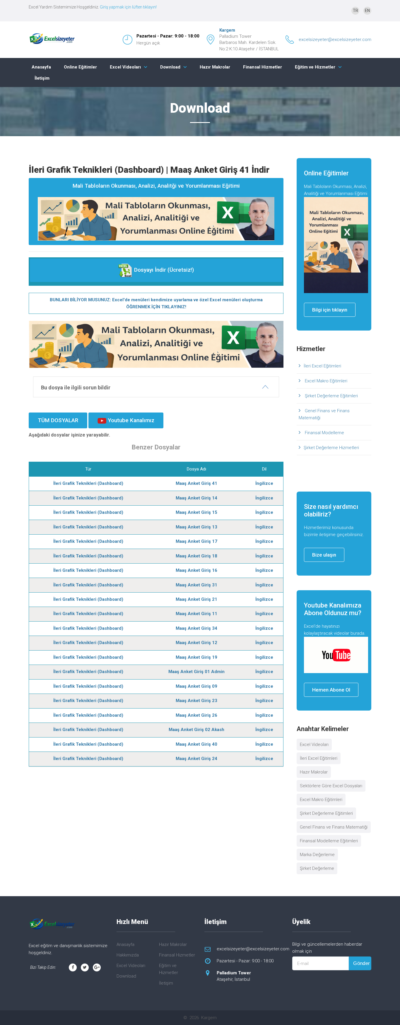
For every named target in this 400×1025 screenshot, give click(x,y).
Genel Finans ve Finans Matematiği (324, 414)
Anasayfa (41, 67)
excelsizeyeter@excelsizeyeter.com (335, 39)
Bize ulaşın (324, 555)
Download (170, 67)
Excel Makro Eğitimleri (325, 381)
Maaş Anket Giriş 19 (196, 657)
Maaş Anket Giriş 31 (196, 585)
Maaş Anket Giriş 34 (196, 628)
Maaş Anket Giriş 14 (196, 498)
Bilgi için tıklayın (329, 310)
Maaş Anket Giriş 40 (196, 744)
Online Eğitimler (80, 67)
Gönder (361, 963)
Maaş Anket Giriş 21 (196, 599)
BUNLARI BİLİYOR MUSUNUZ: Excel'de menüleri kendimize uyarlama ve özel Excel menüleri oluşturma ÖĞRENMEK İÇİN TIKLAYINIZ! (156, 303)
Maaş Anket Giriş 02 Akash (196, 729)
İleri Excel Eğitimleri (322, 366)
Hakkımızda (128, 955)
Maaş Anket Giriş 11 (196, 613)
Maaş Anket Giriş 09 (196, 686)
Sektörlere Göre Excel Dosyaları (331, 785)
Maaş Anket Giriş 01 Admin (196, 671)
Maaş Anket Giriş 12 (196, 642)
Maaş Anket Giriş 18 (196, 556)
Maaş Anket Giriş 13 (196, 527)
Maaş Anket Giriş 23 (196, 700)
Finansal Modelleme (324, 432)
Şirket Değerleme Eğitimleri (331, 395)
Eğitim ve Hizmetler (315, 67)
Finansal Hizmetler (262, 67)
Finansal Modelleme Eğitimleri (329, 840)
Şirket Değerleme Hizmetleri (331, 447)
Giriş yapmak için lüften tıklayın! (128, 7)
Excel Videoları (125, 67)
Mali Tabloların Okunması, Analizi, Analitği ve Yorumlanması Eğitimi (156, 185)
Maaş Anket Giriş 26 (196, 715)
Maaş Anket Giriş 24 (196, 758)
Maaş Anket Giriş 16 (196, 570)
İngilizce (264, 483)
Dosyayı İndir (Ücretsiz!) (163, 269)
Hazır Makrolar (215, 67)
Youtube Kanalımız (130, 420)
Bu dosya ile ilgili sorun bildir (75, 387)
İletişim (42, 78)
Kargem (227, 30)
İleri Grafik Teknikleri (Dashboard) (88, 483)
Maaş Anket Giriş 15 (196, 512)
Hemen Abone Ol (331, 690)
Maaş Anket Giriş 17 (196, 541)
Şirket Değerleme (317, 868)
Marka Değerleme (317, 854)
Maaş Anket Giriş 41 (196, 483)
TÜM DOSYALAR (58, 420)
